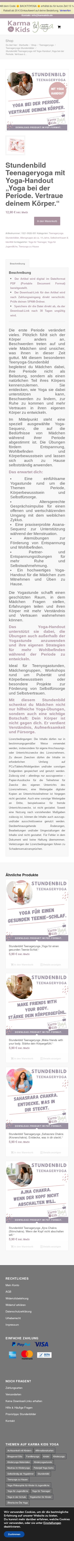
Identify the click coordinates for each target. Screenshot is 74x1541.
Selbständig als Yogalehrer (20, 1473)
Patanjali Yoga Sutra (43, 1467)
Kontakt (10, 1421)
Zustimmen (14, 1534)
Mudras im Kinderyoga (18, 1467)
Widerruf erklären (16, 1305)
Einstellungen (52, 1523)
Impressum (12, 1324)
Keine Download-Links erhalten (24, 1401)
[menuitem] (33, 27)
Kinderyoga (59, 1456)
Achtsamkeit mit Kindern (19, 1450)
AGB (8, 1291)
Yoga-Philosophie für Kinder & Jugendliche (28, 1485)
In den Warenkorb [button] (23, 964)
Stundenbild (43, 1473)
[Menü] (43, 27)
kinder (46, 1456)
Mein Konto (12, 1285)
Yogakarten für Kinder (40, 1496)
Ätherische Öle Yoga (17, 1502)
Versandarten (13, 1394)
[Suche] (33, 27)
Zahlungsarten (14, 1388)
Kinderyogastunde (43, 1462)
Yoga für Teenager (37, 241)
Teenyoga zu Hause (29, 246)
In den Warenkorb (47, 221)
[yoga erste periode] (37, 100)
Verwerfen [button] (65, 10)
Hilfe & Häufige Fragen (19, 1407)
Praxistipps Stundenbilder (21, 1414)
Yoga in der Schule (16, 1496)
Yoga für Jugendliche (17, 1491)
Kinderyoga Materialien (18, 1462)
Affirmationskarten (44, 1450)
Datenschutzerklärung (18, 1311)
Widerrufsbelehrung (17, 1298)
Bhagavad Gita (14, 1456)
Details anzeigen (52, 964)
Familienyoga (32, 1456)
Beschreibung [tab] (17, 263)
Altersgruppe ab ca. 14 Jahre (34, 237)
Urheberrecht (13, 1318)
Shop (9, 40)
